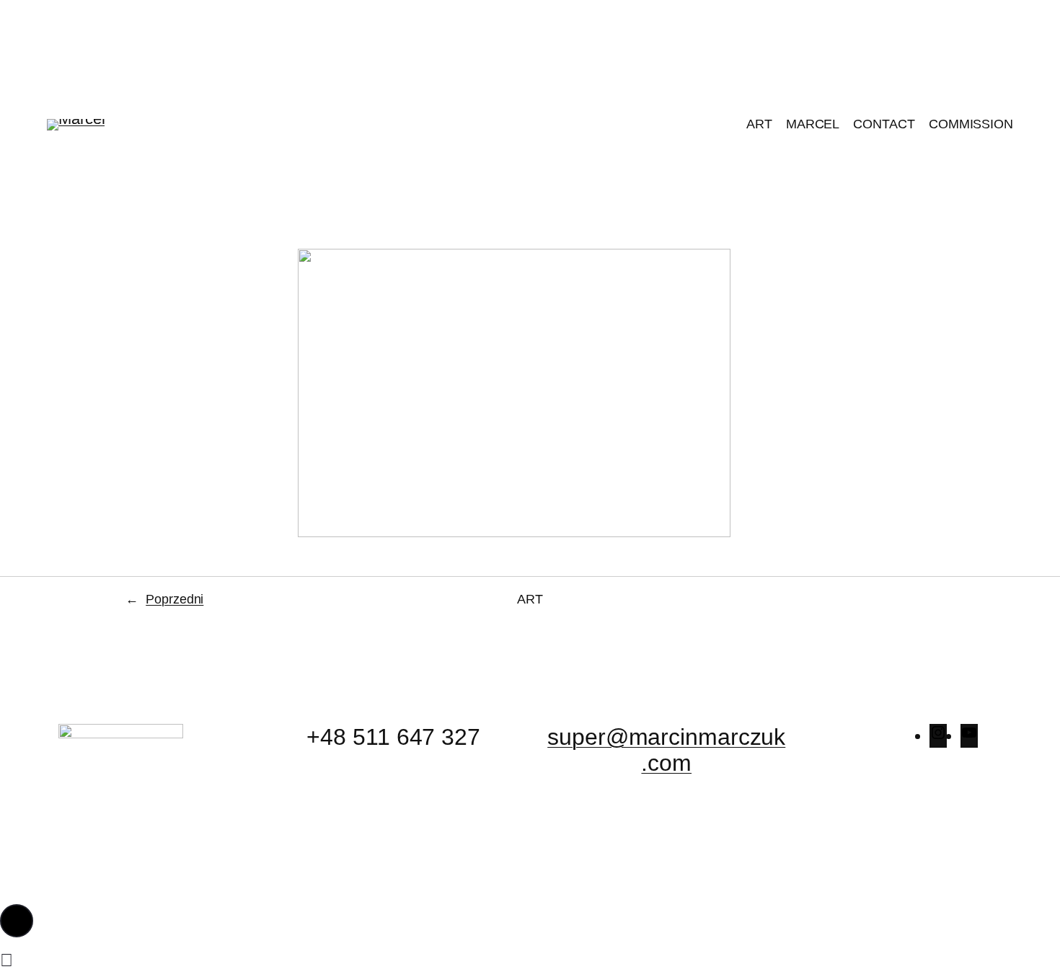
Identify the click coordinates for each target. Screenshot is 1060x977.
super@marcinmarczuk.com (666, 750)
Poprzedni (174, 599)
